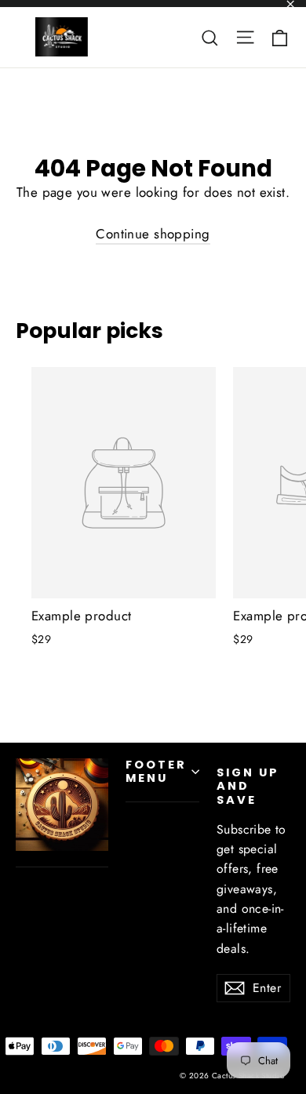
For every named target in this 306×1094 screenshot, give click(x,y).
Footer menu (156, 772)
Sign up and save (248, 786)
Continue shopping (152, 233)
